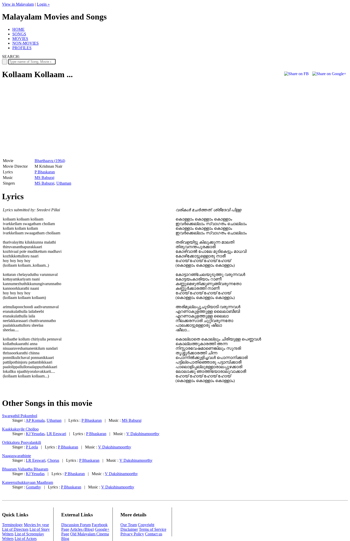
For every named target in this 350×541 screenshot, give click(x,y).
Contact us (153, 534)
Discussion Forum (76, 525)
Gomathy (33, 487)
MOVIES (20, 38)
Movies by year (36, 525)
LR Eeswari (56, 434)
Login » (43, 4)
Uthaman (63, 183)
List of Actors (26, 538)
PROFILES (22, 48)
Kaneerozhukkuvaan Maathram (27, 482)
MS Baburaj (44, 177)
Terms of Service (152, 529)
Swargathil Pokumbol (19, 416)
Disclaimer (129, 529)
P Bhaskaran (45, 172)
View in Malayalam (18, 4)
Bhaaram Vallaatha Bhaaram (25, 469)
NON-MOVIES (25, 43)
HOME (18, 29)
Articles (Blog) (82, 529)
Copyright (146, 525)
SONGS (19, 34)
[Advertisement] (45, 121)
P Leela (32, 447)
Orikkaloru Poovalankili (21, 442)
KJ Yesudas (35, 434)
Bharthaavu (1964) (50, 160)
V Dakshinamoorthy (142, 434)
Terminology (12, 525)
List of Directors (15, 529)
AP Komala (35, 420)
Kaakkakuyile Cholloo (20, 429)
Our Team (128, 525)
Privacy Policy (132, 534)
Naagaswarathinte (16, 456)
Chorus (53, 460)
